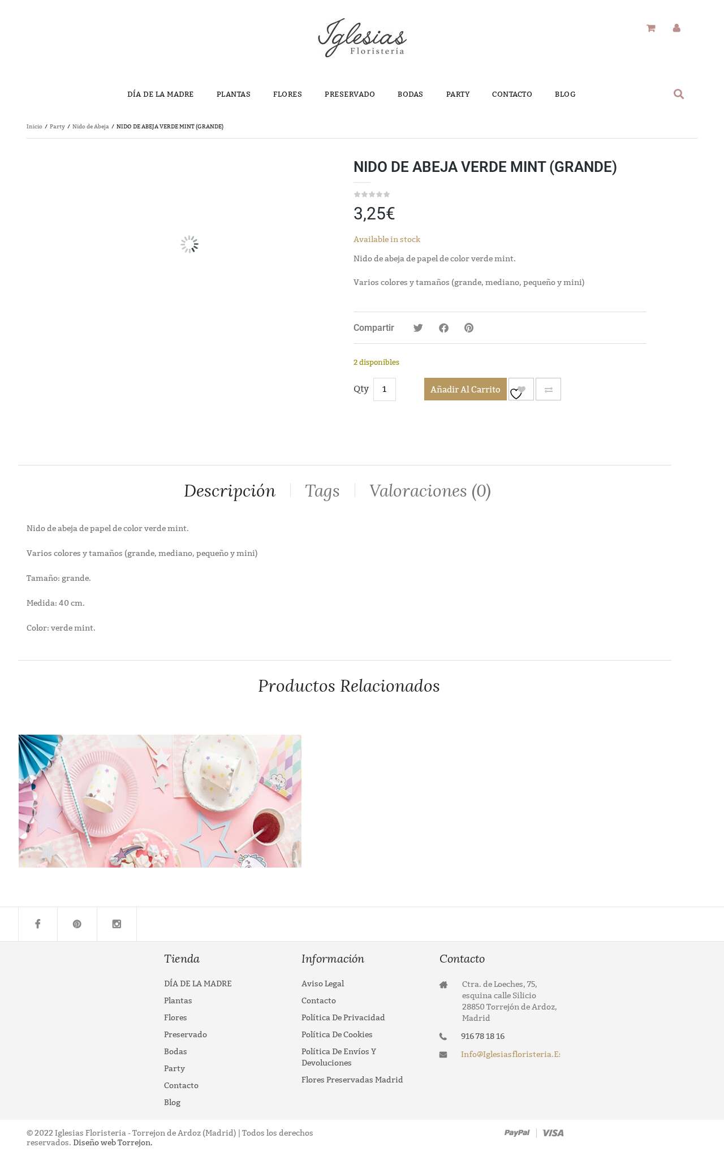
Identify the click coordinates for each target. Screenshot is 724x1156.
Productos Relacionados (349, 685)
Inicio (34, 126)
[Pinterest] (77, 924)
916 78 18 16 (483, 1036)
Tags (322, 490)
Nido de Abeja (90, 126)
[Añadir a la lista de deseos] (521, 389)
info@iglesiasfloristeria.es (510, 1054)
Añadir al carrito (465, 390)
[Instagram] (117, 924)
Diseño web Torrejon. (112, 1143)
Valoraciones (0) (430, 490)
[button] (679, 93)
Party (57, 126)
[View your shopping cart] (650, 28)
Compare (548, 389)
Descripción (229, 490)
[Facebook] (38, 924)
